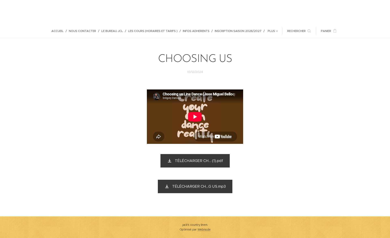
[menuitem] (59, 31)
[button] (299, 31)
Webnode (204, 229)
